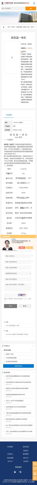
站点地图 (13, 482)
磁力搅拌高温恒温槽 (11, 361)
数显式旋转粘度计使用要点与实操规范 (16, 419)
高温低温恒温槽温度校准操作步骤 (15, 394)
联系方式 (25, 458)
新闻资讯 (25, 450)
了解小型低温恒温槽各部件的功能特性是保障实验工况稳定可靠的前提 (19, 413)
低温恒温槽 (10, 458)
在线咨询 (25, 461)
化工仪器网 (31, 482)
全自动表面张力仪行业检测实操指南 (16, 407)
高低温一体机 (26, 27)
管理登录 (18, 482)
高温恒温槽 (19, 27)
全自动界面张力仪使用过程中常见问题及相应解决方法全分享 (19, 382)
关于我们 (10, 447)
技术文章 (26, 447)
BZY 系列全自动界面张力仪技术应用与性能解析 (19, 425)
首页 (9, 27)
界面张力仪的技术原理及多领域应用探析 (17, 388)
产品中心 (13, 27)
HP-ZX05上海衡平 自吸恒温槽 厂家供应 (17, 334)
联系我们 (26, 454)
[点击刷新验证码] (21, 294)
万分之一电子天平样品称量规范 (14, 400)
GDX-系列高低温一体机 (12, 325)
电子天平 (10, 461)
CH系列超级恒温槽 (11, 358)
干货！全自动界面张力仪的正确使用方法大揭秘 (19, 431)
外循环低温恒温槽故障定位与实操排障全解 (18, 376)
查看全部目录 (18, 366)
